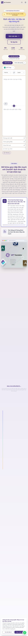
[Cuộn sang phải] (24, 62)
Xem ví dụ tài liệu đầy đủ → (14, 386)
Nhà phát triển (8, 499)
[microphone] (6, 103)
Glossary (7, 152)
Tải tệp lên (14, 42)
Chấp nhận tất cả (20, 632)
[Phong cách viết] (25, 137)
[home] (6, 2)
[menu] (21, 2)
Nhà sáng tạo (21, 499)
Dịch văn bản (13, 36)
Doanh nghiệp (9, 495)
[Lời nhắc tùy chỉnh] (25, 147)
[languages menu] (25, 2)
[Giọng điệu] (25, 140)
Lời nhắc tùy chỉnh (7, 149)
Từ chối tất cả (8, 632)
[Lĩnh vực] (25, 144)
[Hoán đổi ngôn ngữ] (14, 72)
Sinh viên (21, 495)
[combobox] (17, 72)
